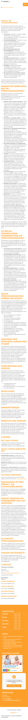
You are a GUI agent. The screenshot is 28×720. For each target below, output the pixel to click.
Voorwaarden (4, 717)
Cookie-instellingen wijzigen (14, 685)
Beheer (19, 710)
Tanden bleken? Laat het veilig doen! (13, 645)
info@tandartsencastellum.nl (11, 573)
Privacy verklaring (5, 715)
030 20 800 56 (7, 698)
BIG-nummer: (4, 583)
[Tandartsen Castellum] (7, 7)
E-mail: (2, 573)
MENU (25, 4)
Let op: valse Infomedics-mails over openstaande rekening (12, 640)
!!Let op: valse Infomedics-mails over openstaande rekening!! (13, 643)
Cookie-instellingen (21, 478)
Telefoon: (3, 575)
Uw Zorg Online (12, 710)
